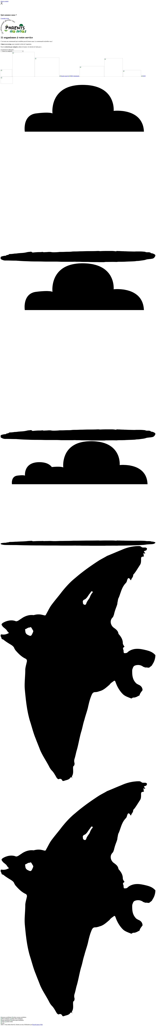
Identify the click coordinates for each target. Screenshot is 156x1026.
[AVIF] (143, 76)
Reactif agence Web (37, 1024)
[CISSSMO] (92, 76)
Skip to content (4, 1)
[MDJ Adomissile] (74, 76)
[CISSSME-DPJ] (79, 76)
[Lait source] (47, 76)
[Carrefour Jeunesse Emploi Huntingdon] (6, 76)
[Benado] (7, 83)
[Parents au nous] (13, 33)
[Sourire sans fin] (64, 76)
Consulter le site (5, 18)
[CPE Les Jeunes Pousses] (23, 76)
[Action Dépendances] (132, 76)
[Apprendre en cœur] (113, 76)
